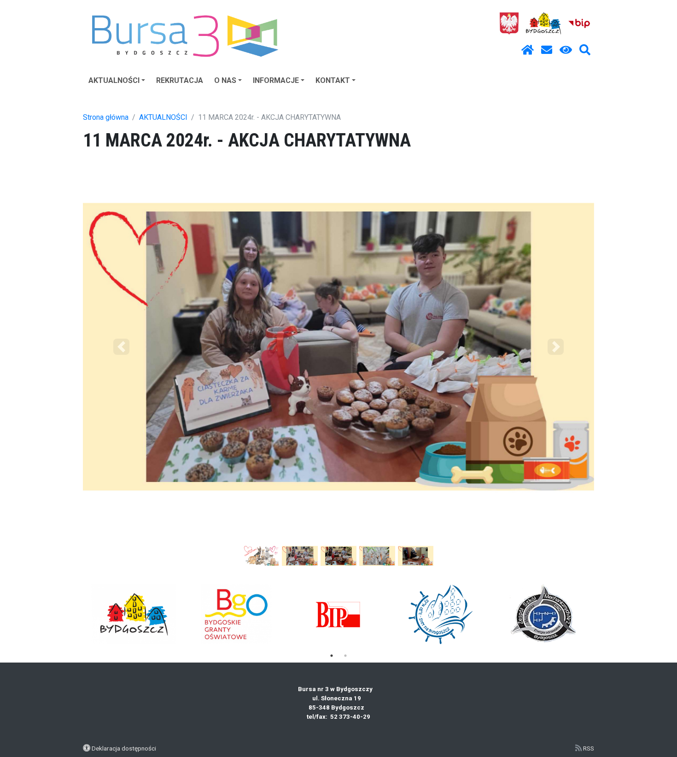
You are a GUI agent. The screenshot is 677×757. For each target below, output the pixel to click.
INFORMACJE (276, 80)
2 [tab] (345, 655)
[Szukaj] (585, 50)
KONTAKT (332, 80)
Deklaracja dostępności (124, 748)
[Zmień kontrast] (566, 50)
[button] (121, 347)
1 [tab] (331, 655)
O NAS (225, 80)
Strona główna (105, 117)
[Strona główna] (527, 50)
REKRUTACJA (179, 80)
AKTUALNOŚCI (114, 80)
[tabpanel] (134, 614)
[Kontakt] (546, 50)
